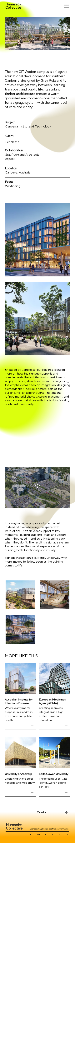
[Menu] (67, 6)
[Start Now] (32, 726)
